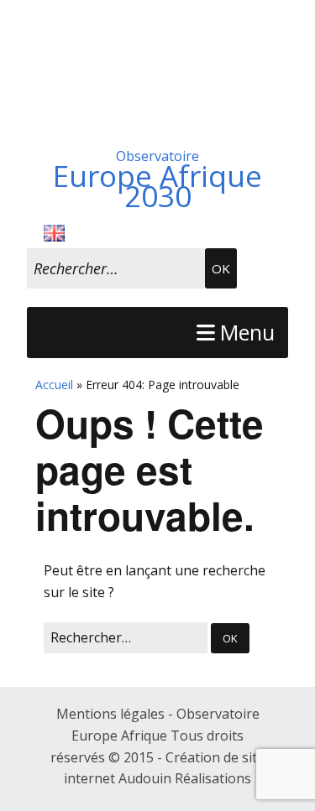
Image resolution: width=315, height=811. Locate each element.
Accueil (54, 385)
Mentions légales (112, 713)
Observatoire (157, 176)
